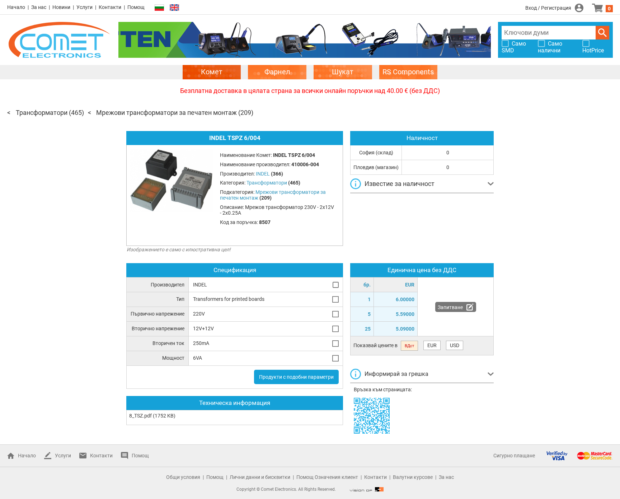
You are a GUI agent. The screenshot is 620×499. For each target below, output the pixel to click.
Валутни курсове (413, 477)
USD (454, 345)
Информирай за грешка (396, 373)
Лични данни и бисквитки (260, 477)
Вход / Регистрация (548, 8)
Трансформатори (41, 112)
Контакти (110, 7)
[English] (174, 7)
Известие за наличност (400, 183)
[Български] (159, 7)
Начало (16, 7)
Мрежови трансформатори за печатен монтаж (166, 112)
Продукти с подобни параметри (296, 377)
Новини (61, 7)
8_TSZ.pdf (140, 416)
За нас (38, 7)
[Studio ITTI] (367, 489)
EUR (432, 345)
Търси (602, 32)
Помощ (136, 7)
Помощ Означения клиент (327, 477)
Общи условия (183, 477)
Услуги (84, 7)
